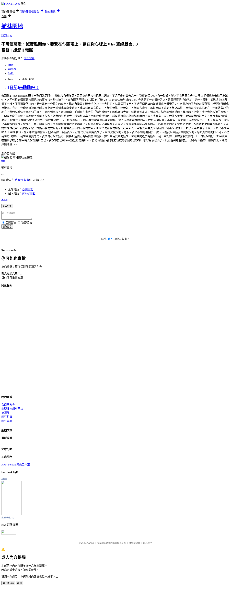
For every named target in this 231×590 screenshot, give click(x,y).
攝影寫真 (29, 58)
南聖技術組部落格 (12, 408)
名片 (11, 73)
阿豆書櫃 (6, 420)
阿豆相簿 (6, 416)
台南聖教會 (8, 404)
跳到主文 (6, 35)
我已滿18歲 (8, 583)
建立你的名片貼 (7, 518)
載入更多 (7, 206)
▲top (4, 199)
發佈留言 (7, 226)
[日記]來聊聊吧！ (23, 87)
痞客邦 (19, 180)
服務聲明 (147, 543)
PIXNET (90, 543)
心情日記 (27, 189)
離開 (19, 583)
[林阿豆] (11, 514)
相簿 (11, 65)
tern (3, 160)
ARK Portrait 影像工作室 (15, 464)
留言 (26, 180)
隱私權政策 (134, 543)
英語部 (5, 412)
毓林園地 (12, 26)
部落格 (12, 69)
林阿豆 (4, 479)
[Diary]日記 (29, 193)
